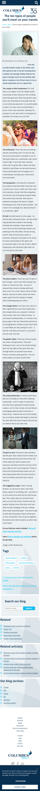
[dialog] (20, 778)
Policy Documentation (20, 728)
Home (6, 694)
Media (20, 723)
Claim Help (20, 731)
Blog (20, 741)
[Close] (37, 769)
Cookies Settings (20, 781)
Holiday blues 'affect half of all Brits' (17, 664)
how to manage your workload (19, 537)
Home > (4, 24)
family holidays (11, 558)
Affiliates (20, 720)
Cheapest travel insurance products (17, 626)
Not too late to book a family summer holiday (21, 673)
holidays (24, 558)
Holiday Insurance (10, 632)
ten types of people (26, 563)
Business (7, 700)
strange (16, 568)
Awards (20, 718)
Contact (20, 736)
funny (7, 568)
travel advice (10, 563)
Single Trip (8, 629)
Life (5, 690)
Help (20, 738)
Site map (20, 746)
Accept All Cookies (20, 787)
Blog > (10, 24)
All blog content (10, 703)
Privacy (20, 743)
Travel (6, 687)
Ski (5, 697)
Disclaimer (20, 726)
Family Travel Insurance (13, 639)
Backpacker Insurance (12, 635)
